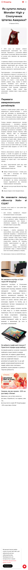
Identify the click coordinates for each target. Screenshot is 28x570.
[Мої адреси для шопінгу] (23, 2)
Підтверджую (7, 566)
